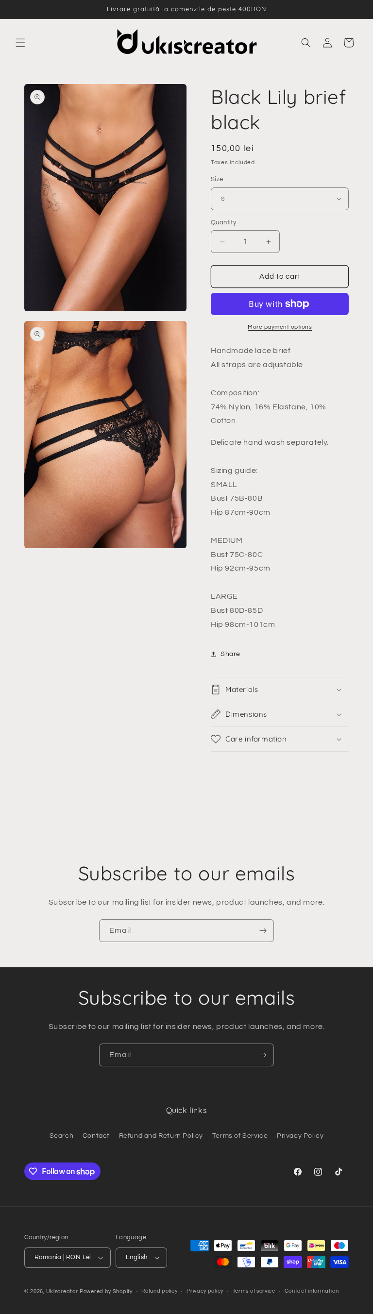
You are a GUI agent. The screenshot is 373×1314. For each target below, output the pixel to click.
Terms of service (254, 1291)
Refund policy (159, 1291)
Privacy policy (204, 1291)
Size (217, 179)
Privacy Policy (300, 1135)
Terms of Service (240, 1135)
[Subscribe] (262, 930)
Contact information (312, 1291)
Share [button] (230, 654)
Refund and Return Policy (161, 1135)
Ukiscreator (62, 1291)
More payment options (280, 327)
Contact (96, 1135)
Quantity (223, 222)
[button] (20, 42)
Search (62, 1135)
